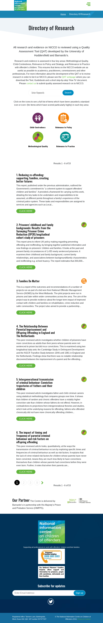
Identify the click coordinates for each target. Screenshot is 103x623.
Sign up (79, 593)
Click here (25, 211)
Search (68, 92)
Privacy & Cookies (84, 619)
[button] (87, 4)
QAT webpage (69, 77)
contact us (31, 83)
